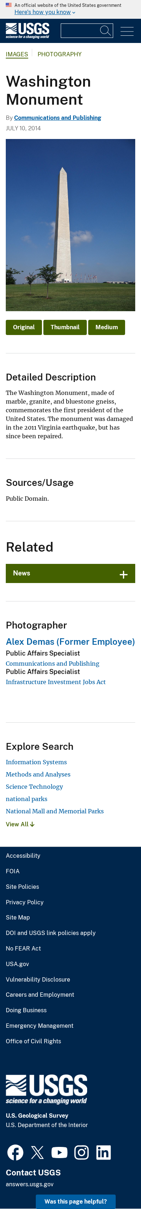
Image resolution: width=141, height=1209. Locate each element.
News (21, 573)
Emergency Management (39, 1026)
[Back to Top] (115, 1183)
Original (24, 327)
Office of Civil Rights (33, 1041)
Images (17, 54)
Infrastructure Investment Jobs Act (56, 682)
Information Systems (36, 762)
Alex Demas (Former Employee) (70, 641)
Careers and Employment (40, 995)
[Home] (27, 37)
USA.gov (17, 964)
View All (18, 824)
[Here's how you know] (70, 9)
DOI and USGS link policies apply (51, 933)
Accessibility (23, 856)
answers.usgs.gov (30, 1184)
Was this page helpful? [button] (75, 1201)
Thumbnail (65, 327)
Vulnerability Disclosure (38, 980)
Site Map (18, 917)
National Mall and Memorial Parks (55, 811)
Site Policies (22, 887)
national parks (26, 799)
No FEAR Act (23, 948)
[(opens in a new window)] (15, 1151)
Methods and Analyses (38, 774)
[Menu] (127, 31)
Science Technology (34, 786)
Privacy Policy (25, 902)
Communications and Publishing (57, 117)
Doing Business (26, 1010)
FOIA (13, 871)
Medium (106, 327)
